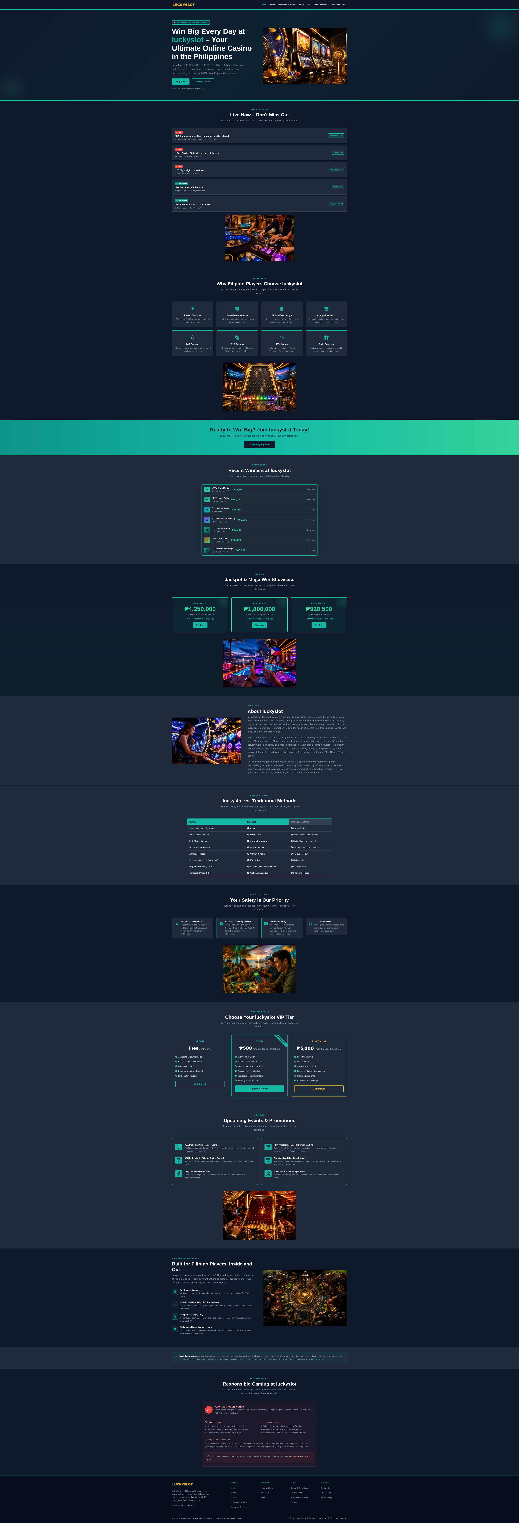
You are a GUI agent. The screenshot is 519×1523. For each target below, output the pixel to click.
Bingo (301, 5)
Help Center (326, 1493)
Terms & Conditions (299, 1488)
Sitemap (294, 1502)
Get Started (200, 1084)
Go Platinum (319, 1088)
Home (263, 5)
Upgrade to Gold (259, 1088)
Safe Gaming (326, 1497)
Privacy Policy (319, 1359)
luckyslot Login (338, 5)
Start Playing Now (259, 444)
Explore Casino (202, 81)
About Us (265, 1493)
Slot (308, 5)
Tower (272, 5)
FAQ (263, 1497)
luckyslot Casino (321, 5)
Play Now (181, 81)
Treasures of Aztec (286, 5)
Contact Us (325, 1488)
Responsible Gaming (301, 1456)
